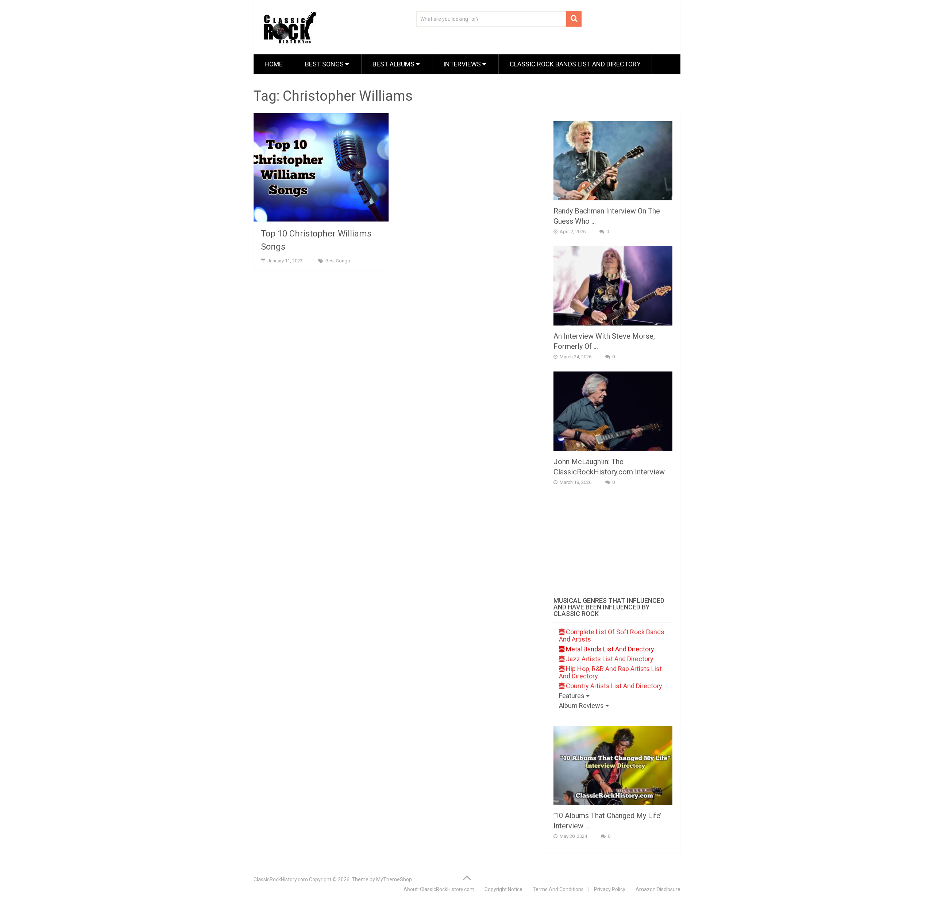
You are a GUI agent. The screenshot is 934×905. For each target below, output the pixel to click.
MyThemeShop (394, 879)
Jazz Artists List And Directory (608, 659)
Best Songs (325, 64)
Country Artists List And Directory (613, 686)
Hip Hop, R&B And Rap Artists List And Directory (610, 672)
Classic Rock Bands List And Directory (575, 64)
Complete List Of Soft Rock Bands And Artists (611, 635)
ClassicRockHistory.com (281, 879)
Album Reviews (582, 705)
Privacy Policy (609, 889)
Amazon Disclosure (658, 889)
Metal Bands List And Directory (609, 649)
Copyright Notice (503, 889)
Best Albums (394, 64)
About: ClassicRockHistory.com (439, 889)
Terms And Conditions (558, 889)
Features (572, 696)
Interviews (462, 64)
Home (274, 64)
